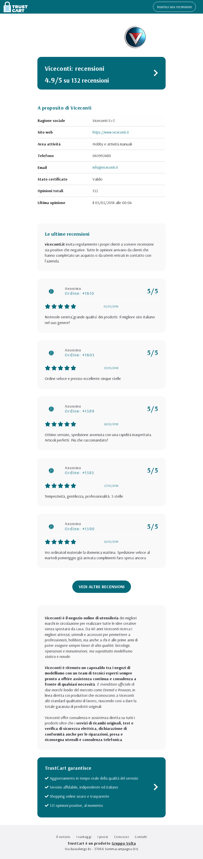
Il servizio (63, 837)
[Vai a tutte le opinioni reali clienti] (155, 74)
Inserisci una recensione (174, 6)
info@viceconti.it (105, 167)
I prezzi (103, 837)
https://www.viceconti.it (111, 132)
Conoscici (121, 837)
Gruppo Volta (124, 843)
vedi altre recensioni (102, 586)
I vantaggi (84, 837)
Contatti (141, 837)
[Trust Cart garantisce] (155, 788)
